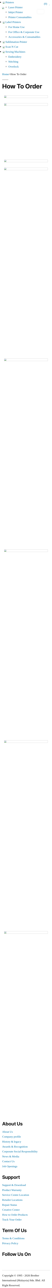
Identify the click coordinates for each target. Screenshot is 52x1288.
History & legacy (11, 1141)
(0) (45, 3)
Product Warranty (12, 1190)
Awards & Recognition (15, 1146)
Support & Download (14, 1185)
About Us (7, 1132)
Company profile (11, 1136)
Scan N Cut (11, 47)
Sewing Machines (15, 52)
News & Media (10, 1156)
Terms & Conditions (13, 1238)
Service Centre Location (15, 1195)
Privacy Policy (10, 1243)
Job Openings (9, 1166)
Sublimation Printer (16, 42)
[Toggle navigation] (40, 11)
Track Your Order (12, 1219)
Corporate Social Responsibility (20, 1151)
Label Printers (13, 22)
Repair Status (9, 1205)
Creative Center (11, 1210)
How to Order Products (15, 1215)
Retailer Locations (12, 1200)
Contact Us (8, 1161)
